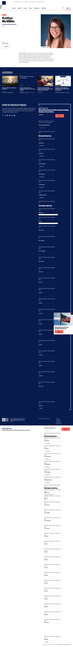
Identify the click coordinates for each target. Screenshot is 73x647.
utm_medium (47, 512)
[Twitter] (3, 115)
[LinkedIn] (12, 115)
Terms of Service (66, 644)
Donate (68, 8)
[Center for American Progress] (4, 5)
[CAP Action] (5, 419)
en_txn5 (46, 575)
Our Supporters (58, 422)
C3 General (46, 440)
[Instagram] (10, 115)
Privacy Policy (60, 644)
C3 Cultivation (47, 464)
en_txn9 (46, 606)
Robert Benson (22, 92)
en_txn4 (46, 567)
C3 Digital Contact (48, 479)
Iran (23, 1)
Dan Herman (26, 92)
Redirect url (46, 492)
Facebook (41, 114)
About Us (44, 8)
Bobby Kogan (62, 92)
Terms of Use (58, 418)
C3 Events (46, 448)
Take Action (36, 8)
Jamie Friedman (57, 92)
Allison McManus (67, 92)
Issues (14, 8)
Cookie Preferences (59, 423)
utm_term (46, 536)
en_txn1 (46, 544)
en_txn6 (46, 583)
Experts (19, 8)
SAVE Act (26, 1)
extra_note (46, 622)
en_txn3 (46, 559)
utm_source (46, 504)
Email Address (49, 428)
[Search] (63, 8)
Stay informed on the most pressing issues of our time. (54, 110)
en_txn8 (46, 598)
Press (30, 8)
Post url (46, 498)
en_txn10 (46, 614)
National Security (32, 1)
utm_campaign (47, 520)
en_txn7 (46, 591)
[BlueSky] (14, 115)
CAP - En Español (58, 421)
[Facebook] (5, 115)
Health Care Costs (41, 1)
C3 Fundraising (47, 456)
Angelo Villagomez (10, 92)
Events (25, 8)
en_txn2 (46, 551)
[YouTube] (7, 115)
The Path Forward (17, 1)
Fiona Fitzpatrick (4, 92)
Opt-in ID (46, 639)
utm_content (47, 528)
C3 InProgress (47, 472)
